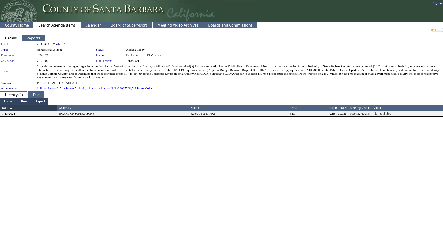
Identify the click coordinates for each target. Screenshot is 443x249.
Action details (337, 113)
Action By (65, 108)
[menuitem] (9, 101)
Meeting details (360, 113)
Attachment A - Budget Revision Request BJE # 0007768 (95, 88)
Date (5, 108)
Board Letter (47, 88)
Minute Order (143, 88)
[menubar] (24, 101)
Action (195, 108)
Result (294, 108)
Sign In (437, 3)
